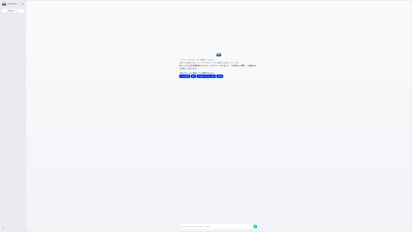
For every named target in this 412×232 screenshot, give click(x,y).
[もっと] (3, 228)
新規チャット (14, 11)
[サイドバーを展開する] (29, 4)
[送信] (255, 226)
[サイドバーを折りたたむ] (22, 4)
